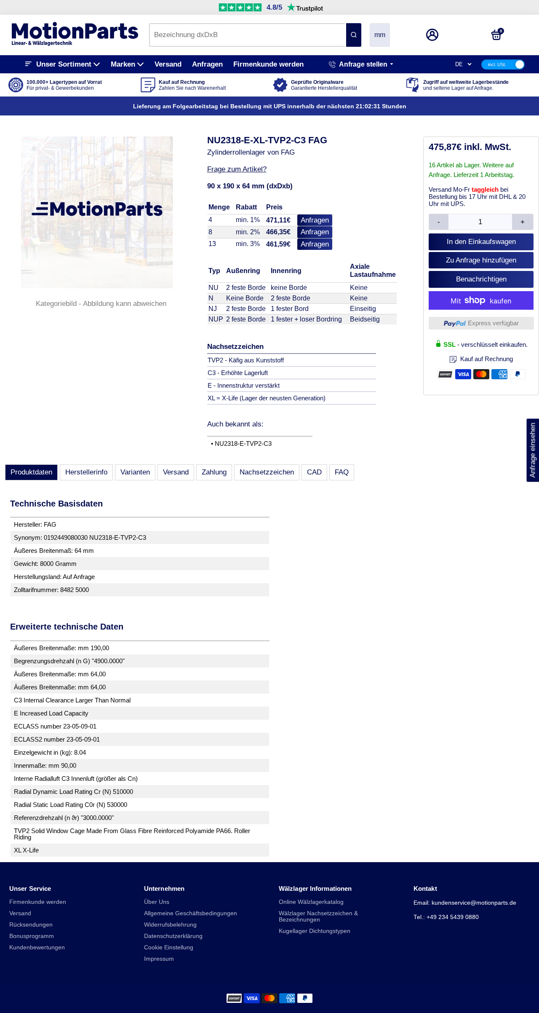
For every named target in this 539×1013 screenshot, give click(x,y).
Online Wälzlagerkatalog (311, 902)
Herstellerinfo (86, 472)
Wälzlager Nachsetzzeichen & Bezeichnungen (318, 916)
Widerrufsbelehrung (170, 925)
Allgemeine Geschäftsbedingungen (190, 913)
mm (379, 34)
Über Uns (156, 902)
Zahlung (214, 472)
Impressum (159, 959)
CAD (314, 472)
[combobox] (247, 35)
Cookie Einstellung (168, 947)
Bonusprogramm (31, 936)
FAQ (342, 472)
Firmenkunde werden (268, 64)
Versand (168, 64)
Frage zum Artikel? (237, 169)
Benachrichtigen (481, 279)
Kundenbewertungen (37, 947)
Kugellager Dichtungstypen (314, 931)
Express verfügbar (493, 323)
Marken (123, 64)
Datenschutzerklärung (173, 936)
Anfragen (207, 64)
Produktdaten (31, 472)
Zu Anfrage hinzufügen (481, 260)
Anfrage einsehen (532, 450)
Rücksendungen (31, 925)
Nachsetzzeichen (267, 472)
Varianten (135, 472)
